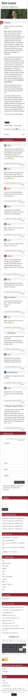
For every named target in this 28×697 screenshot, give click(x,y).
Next (23, 134)
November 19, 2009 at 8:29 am (13, 400)
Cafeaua (7, 23)
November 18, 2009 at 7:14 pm (13, 367)
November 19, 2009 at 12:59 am (13, 382)
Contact (4, 669)
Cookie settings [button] (20, 692)
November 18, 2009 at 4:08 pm (13, 311)
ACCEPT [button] (14, 694)
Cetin (3, 571)
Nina (18, 129)
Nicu (9, 206)
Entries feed (5, 683)
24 (7, 651)
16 (3, 649)
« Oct (3, 657)
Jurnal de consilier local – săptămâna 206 (12, 526)
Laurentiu (4, 551)
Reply (22, 165)
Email (6, 469)
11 (10, 647)
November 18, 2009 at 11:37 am (13, 218)
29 (24, 651)
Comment (7, 443)
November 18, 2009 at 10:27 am (13, 163)
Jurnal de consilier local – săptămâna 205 (12, 528)
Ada (3, 560)
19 (14, 649)
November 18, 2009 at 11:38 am (13, 250)
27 (17, 651)
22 (24, 649)
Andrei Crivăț (5, 566)
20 (17, 649)
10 (7, 647)
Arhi (8, 189)
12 (14, 647)
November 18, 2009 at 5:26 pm (13, 349)
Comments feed (6, 685)
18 (10, 649)
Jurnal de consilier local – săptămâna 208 (12, 521)
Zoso (3, 589)
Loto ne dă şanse (13, 551)
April (9, 145)
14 (21, 647)
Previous (6, 134)
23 (3, 651)
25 (10, 651)
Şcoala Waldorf (10, 540)
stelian (9, 256)
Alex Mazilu (11, 297)
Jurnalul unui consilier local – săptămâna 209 (13, 518)
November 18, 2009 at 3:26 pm (13, 292)
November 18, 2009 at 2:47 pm (13, 274)
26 (14, 651)
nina (9, 169)
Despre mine (5, 671)
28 (21, 651)
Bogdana (4, 568)
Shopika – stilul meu (7, 584)
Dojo (3, 574)
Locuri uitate (15, 537)
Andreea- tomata (6, 563)
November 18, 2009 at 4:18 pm (13, 327)
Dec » (7, 657)
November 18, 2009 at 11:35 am (13, 201)
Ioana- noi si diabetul (7, 576)
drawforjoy (11, 333)
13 (17, 647)
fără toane (9, 3)
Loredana (4, 579)
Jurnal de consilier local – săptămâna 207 (12, 523)
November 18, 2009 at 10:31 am (13, 183)
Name (6, 463)
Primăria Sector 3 (6, 598)
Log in (3, 680)
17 (7, 649)
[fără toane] (14, 13)
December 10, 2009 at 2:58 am (13, 428)
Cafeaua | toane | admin (14, 406)
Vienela (4, 587)
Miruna (4, 581)
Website (6, 475)
